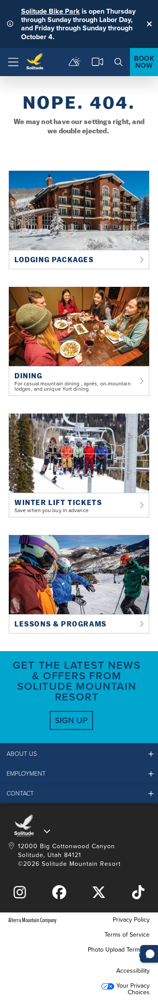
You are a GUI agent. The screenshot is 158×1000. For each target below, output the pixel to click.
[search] (118, 62)
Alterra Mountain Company (32, 920)
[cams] (97, 62)
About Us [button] (22, 753)
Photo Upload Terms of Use (119, 952)
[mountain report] (74, 62)
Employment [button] (26, 773)
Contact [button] (20, 793)
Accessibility (133, 970)
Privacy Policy (131, 919)
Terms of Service (127, 934)
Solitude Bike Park (50, 11)
